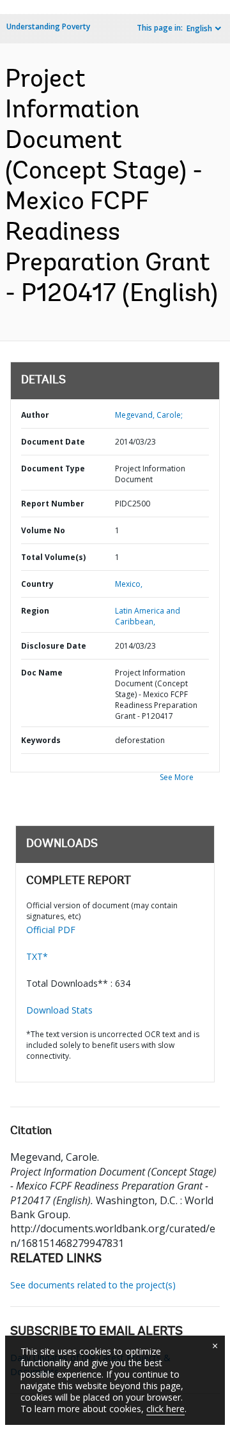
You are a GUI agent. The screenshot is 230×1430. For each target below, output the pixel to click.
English (199, 28)
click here (165, 1409)
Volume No (43, 530)
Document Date (53, 441)
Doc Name (42, 672)
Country (37, 584)
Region (35, 610)
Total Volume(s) (53, 557)
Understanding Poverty (48, 26)
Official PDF (50, 930)
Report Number (52, 503)
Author (35, 414)
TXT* (37, 956)
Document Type (53, 468)
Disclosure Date (53, 645)
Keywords (41, 740)
